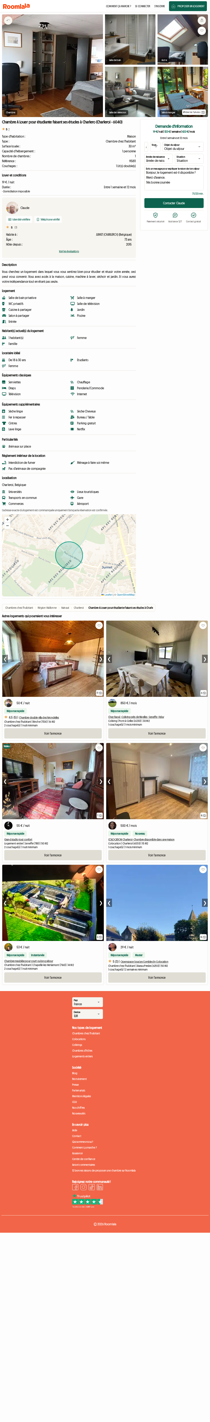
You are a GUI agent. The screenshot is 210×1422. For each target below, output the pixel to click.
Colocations (79, 1039)
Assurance (77, 1153)
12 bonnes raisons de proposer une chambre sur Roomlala (104, 1170)
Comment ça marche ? (84, 1147)
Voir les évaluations (69, 251)
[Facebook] (75, 1187)
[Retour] (8, 25)
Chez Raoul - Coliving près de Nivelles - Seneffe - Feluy (136, 717)
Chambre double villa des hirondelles (39, 717)
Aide (74, 1130)
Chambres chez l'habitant (86, 1033)
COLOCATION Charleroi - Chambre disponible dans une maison (141, 839)
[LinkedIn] (100, 1187)
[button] (7, 520)
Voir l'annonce (53, 733)
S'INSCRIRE (159, 6)
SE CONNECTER (142, 6)
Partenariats (78, 1090)
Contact (76, 1136)
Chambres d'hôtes (82, 1050)
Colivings (77, 1044)
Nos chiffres (78, 1107)
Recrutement (79, 1078)
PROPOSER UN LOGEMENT (191, 6)
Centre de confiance (83, 1159)
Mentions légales (81, 1096)
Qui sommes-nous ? (82, 1141)
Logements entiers (82, 1056)
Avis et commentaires (83, 1164)
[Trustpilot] (87, 1206)
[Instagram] (83, 1187)
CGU (74, 1101)
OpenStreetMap (126, 594)
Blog (74, 1073)
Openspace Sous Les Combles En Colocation (144, 961)
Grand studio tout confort (18, 839)
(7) (16, 227)
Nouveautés (78, 1113)
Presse (75, 1084)
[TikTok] (92, 1187)
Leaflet (108, 594)
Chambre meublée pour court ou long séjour (28, 961)
